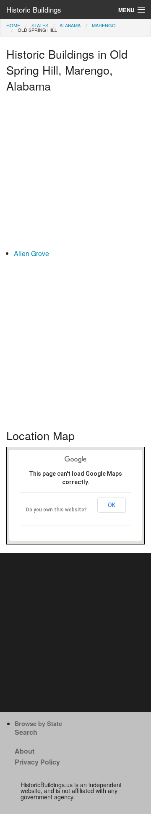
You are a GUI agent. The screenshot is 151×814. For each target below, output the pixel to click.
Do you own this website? (56, 510)
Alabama (70, 25)
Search (26, 732)
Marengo (104, 25)
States (39, 25)
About (24, 751)
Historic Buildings (33, 9)
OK (111, 505)
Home (13, 25)
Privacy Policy (37, 762)
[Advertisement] (75, 172)
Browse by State (38, 723)
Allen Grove (31, 253)
